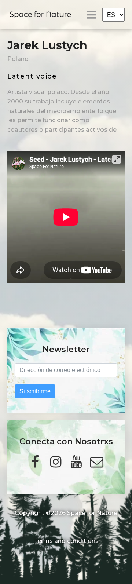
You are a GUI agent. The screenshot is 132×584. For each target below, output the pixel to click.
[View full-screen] (116, 159)
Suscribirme (35, 391)
